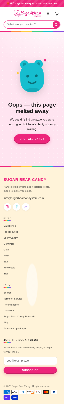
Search (8, 292)
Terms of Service (13, 298)
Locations (9, 310)
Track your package (15, 328)
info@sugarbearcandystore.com (24, 198)
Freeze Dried (11, 231)
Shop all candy (32, 138)
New (6, 255)
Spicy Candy (11, 237)
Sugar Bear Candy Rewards (19, 316)
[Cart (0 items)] (56, 14)
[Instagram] (7, 207)
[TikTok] (26, 207)
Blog (6, 273)
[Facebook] (16, 207)
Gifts (6, 249)
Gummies (9, 243)
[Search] (56, 24)
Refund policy (11, 304)
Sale (6, 261)
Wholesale (9, 267)
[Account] (48, 14)
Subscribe (30, 370)
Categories (10, 225)
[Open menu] (7, 14)
